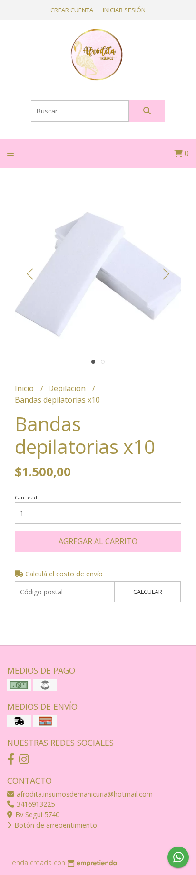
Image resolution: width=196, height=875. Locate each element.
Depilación (68, 388)
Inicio (25, 388)
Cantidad (26, 497)
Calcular (147, 591)
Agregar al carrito (98, 541)
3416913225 (35, 804)
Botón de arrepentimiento (54, 824)
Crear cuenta (71, 10)
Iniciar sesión (124, 10)
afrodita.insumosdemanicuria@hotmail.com (84, 794)
